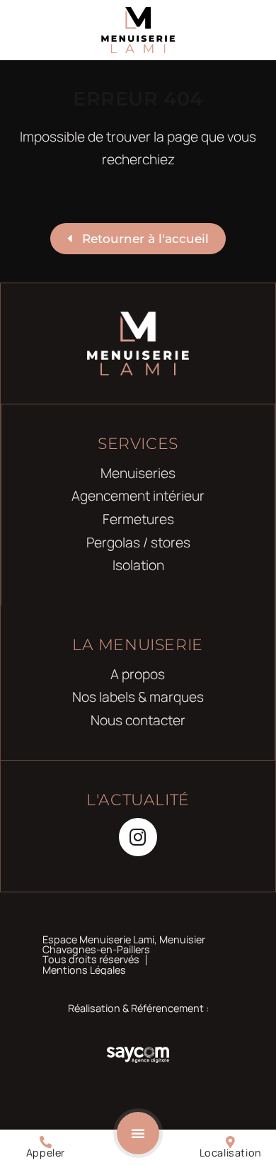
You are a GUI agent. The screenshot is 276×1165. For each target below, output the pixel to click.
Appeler (45, 1152)
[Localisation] (230, 1142)
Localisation (231, 1152)
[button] (138, 1133)
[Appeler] (46, 1142)
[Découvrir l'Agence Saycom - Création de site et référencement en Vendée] (138, 1054)
